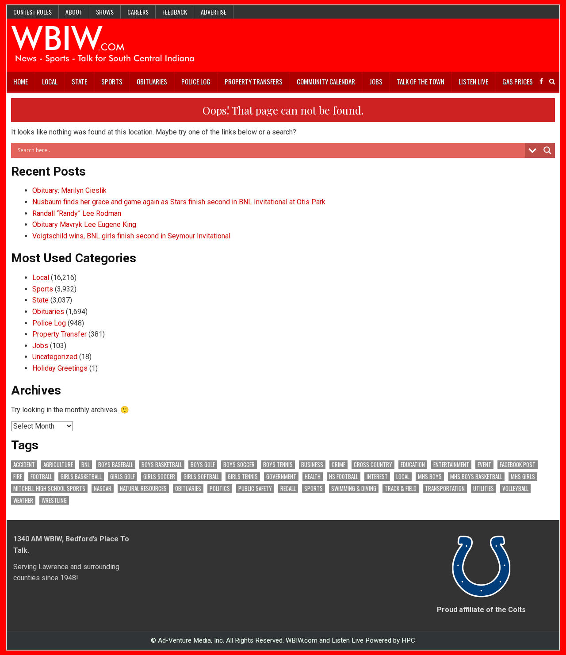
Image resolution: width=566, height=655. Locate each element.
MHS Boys (430, 476)
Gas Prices (517, 81)
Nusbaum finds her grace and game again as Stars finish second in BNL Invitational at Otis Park (178, 202)
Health (313, 476)
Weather (23, 500)
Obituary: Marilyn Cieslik (69, 190)
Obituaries (152, 81)
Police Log (195, 81)
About (73, 11)
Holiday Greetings (60, 368)
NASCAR (102, 488)
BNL (85, 464)
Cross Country (373, 464)
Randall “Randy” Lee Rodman (76, 213)
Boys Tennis (278, 464)
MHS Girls (523, 476)
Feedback (174, 11)
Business (312, 464)
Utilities (483, 488)
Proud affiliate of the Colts (481, 609)
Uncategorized (54, 356)
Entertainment (451, 464)
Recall (288, 488)
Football (41, 476)
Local (49, 81)
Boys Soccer (239, 464)
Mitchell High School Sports (49, 488)
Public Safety (255, 488)
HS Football (343, 476)
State (79, 81)
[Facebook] (541, 82)
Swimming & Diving (353, 488)
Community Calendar (326, 81)
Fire (17, 476)
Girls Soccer (159, 476)
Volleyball (515, 488)
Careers (138, 11)
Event (484, 464)
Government (281, 476)
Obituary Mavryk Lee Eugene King (84, 224)
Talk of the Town (420, 81)
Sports (111, 81)
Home (20, 81)
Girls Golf (122, 476)
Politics (220, 488)
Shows (105, 11)
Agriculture (58, 464)
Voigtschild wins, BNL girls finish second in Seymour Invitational (131, 236)
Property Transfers (254, 81)
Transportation (445, 488)
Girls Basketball (81, 476)
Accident (24, 464)
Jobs (375, 81)
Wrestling (54, 500)
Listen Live (473, 81)
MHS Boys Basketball (476, 476)
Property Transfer (59, 334)
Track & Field (401, 488)
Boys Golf (203, 464)
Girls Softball (201, 476)
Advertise (213, 11)
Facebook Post (517, 464)
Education (413, 464)
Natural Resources (143, 488)
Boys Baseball (115, 464)
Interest (377, 476)
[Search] (552, 82)
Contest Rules (32, 11)
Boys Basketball (162, 464)
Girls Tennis (243, 476)
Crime (338, 464)
